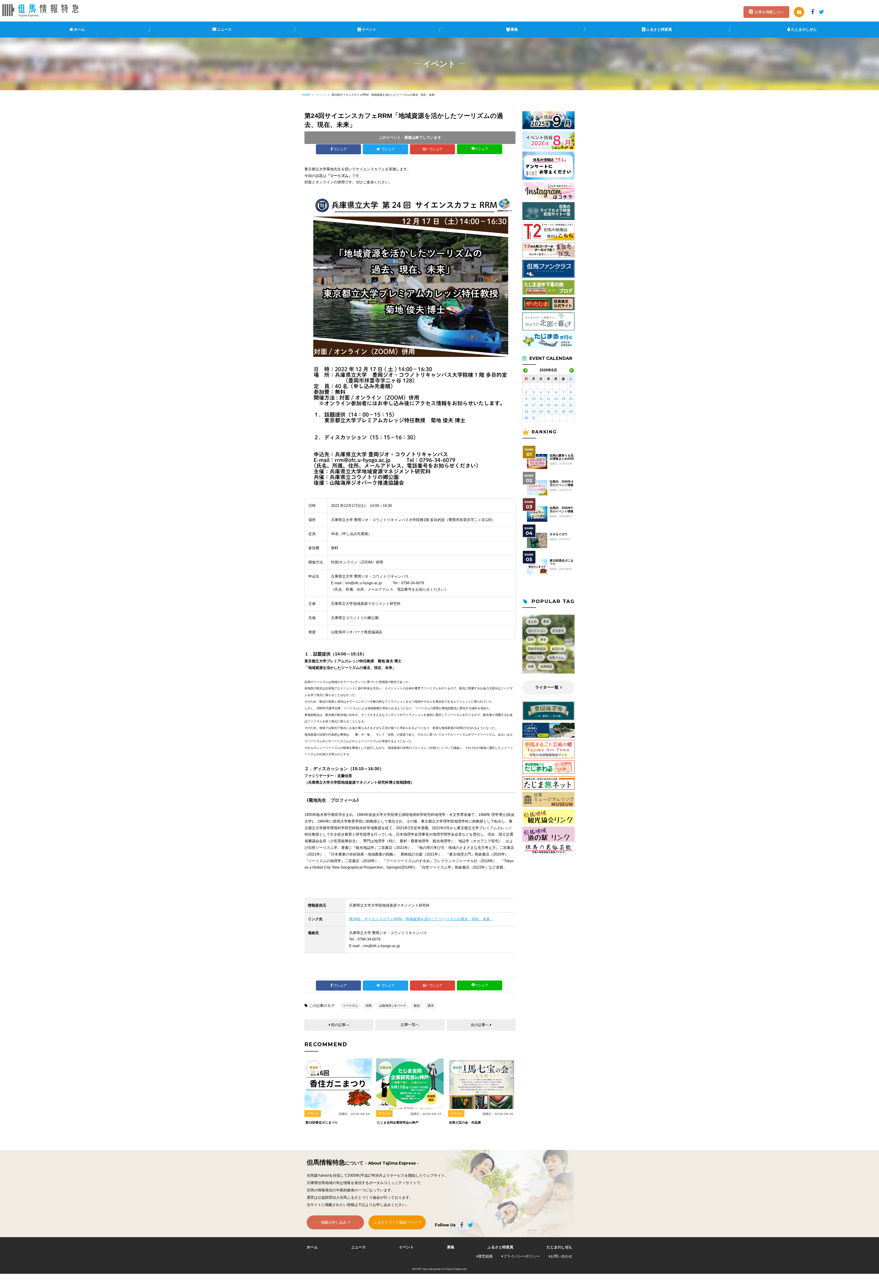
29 (570, 411)
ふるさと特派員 (659, 29)
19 (548, 405)
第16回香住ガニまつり (562, 562)
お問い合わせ (561, 1256)
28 (563, 411)
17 (533, 405)
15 (570, 399)
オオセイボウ (558, 534)
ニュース (224, 29)
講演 (431, 1005)
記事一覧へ (410, 1025)
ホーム (79, 29)
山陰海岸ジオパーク (392, 1005)
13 (556, 399)
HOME (306, 94)
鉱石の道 (558, 648)
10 (533, 399)
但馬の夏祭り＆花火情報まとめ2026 (562, 457)
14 (563, 399)
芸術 (531, 639)
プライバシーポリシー (521, 1256)
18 (541, 405)
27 (556, 411)
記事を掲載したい (769, 12)
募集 (514, 29)
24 (533, 411)
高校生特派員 (537, 648)
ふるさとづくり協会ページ (396, 1222)
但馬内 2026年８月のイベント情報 (562, 483)
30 (526, 418)
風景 (546, 621)
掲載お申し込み (334, 1222)
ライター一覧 (547, 687)
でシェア (340, 149)
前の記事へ (340, 1025)
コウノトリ (535, 657)
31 (533, 418)
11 (541, 399)
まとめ (532, 621)
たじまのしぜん (804, 29)
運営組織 (485, 1256)
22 (570, 405)
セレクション (537, 630)
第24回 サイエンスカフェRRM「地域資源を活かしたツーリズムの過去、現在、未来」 (421, 919)
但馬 (369, 1005)
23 (526, 411)
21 (563, 405)
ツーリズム (350, 1005)
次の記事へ (480, 1025)
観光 (417, 1005)
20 (556, 405)
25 (541, 411)
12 (548, 399)
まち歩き (558, 630)
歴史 (543, 639)
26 (548, 411)
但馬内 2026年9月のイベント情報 (561, 509)
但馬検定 (546, 666)
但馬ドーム (556, 657)
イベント (369, 29)
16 (526, 405)
